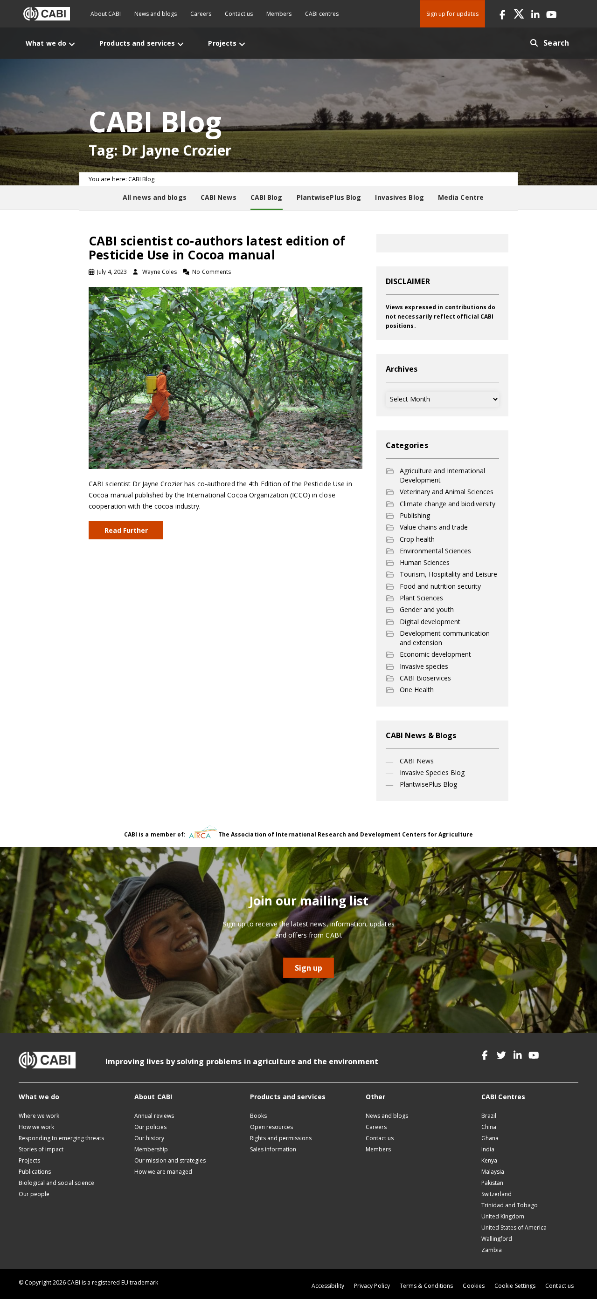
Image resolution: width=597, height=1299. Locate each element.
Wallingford (496, 1239)
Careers (200, 14)
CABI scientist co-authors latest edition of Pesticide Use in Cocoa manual (217, 247)
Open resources (271, 1127)
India (487, 1149)
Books (258, 1116)
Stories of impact (41, 1149)
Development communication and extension (445, 638)
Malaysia (492, 1172)
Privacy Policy (372, 1286)
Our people (34, 1194)
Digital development (430, 621)
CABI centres (322, 14)
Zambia (491, 1250)
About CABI (105, 14)
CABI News (417, 760)
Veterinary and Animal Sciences (446, 491)
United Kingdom (502, 1216)
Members (279, 14)
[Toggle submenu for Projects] (242, 44)
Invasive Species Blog (432, 772)
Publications (35, 1172)
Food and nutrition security (440, 586)
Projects (29, 1160)
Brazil (488, 1116)
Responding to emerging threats (61, 1138)
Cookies (474, 1286)
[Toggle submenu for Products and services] (180, 44)
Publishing (415, 515)
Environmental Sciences (435, 550)
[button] (502, 14)
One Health (417, 689)
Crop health (417, 539)
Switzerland (496, 1194)
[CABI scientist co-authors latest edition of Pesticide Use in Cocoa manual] (225, 377)
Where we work (39, 1116)
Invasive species (424, 666)
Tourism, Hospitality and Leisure (448, 574)
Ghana (490, 1138)
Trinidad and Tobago (509, 1205)
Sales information (273, 1149)
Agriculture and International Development (442, 475)
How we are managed (163, 1172)
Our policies (150, 1127)
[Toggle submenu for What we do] (71, 44)
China (488, 1127)
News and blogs (155, 14)
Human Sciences (425, 562)
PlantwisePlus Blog (428, 784)
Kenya (489, 1160)
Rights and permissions (281, 1138)
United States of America (514, 1227)
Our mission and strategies (170, 1160)
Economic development (435, 654)
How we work (36, 1127)
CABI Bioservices (425, 677)
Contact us (239, 14)
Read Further (126, 530)
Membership (151, 1149)
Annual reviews (154, 1116)
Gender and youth (427, 609)
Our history (149, 1138)
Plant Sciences (421, 597)
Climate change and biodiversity (447, 503)
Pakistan (492, 1183)
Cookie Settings (514, 1286)
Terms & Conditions (426, 1286)
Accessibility (328, 1286)
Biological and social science (56, 1183)
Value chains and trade (434, 527)
